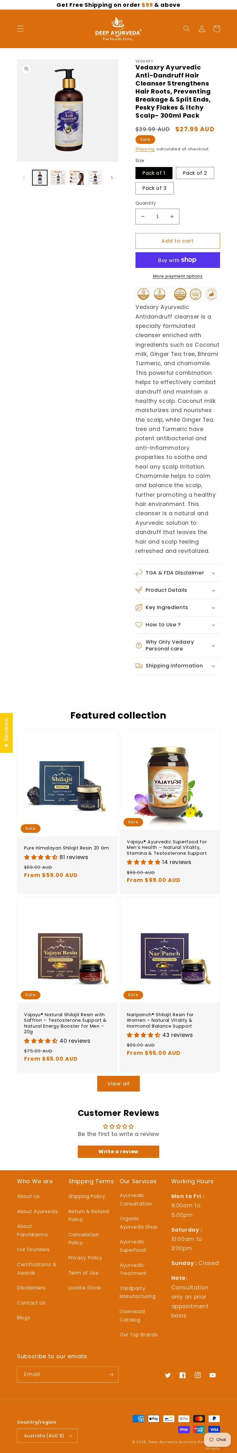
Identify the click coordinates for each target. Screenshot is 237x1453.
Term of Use (84, 1273)
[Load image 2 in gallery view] (58, 177)
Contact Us (31, 1303)
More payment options (178, 276)
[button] (20, 28)
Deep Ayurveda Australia (172, 1441)
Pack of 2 (195, 173)
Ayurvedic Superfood (133, 1245)
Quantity (145, 203)
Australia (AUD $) (44, 1436)
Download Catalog (132, 1315)
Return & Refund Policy (89, 1215)
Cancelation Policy (84, 1238)
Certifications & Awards (37, 1268)
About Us (28, 1196)
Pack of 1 (154, 173)
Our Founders (33, 1249)
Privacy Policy (85, 1258)
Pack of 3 (155, 188)
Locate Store (85, 1287)
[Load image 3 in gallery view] (76, 177)
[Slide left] (24, 177)
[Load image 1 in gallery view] (40, 177)
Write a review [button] (118, 1151)
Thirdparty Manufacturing (138, 1292)
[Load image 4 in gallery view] (95, 177)
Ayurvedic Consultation (136, 1199)
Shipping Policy (87, 1196)
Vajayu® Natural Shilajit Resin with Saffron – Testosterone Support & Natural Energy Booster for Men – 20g (65, 1023)
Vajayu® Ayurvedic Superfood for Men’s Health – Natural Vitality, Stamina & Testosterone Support (167, 847)
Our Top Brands (139, 1334)
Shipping (145, 149)
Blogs (23, 1317)
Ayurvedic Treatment (133, 1269)
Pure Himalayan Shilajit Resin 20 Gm (66, 848)
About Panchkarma (32, 1230)
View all (118, 1083)
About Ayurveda (37, 1211)
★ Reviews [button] (6, 733)
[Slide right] (111, 177)
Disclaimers (31, 1287)
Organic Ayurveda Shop (139, 1222)
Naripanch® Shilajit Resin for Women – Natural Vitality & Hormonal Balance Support (160, 1020)
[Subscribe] (110, 1375)
